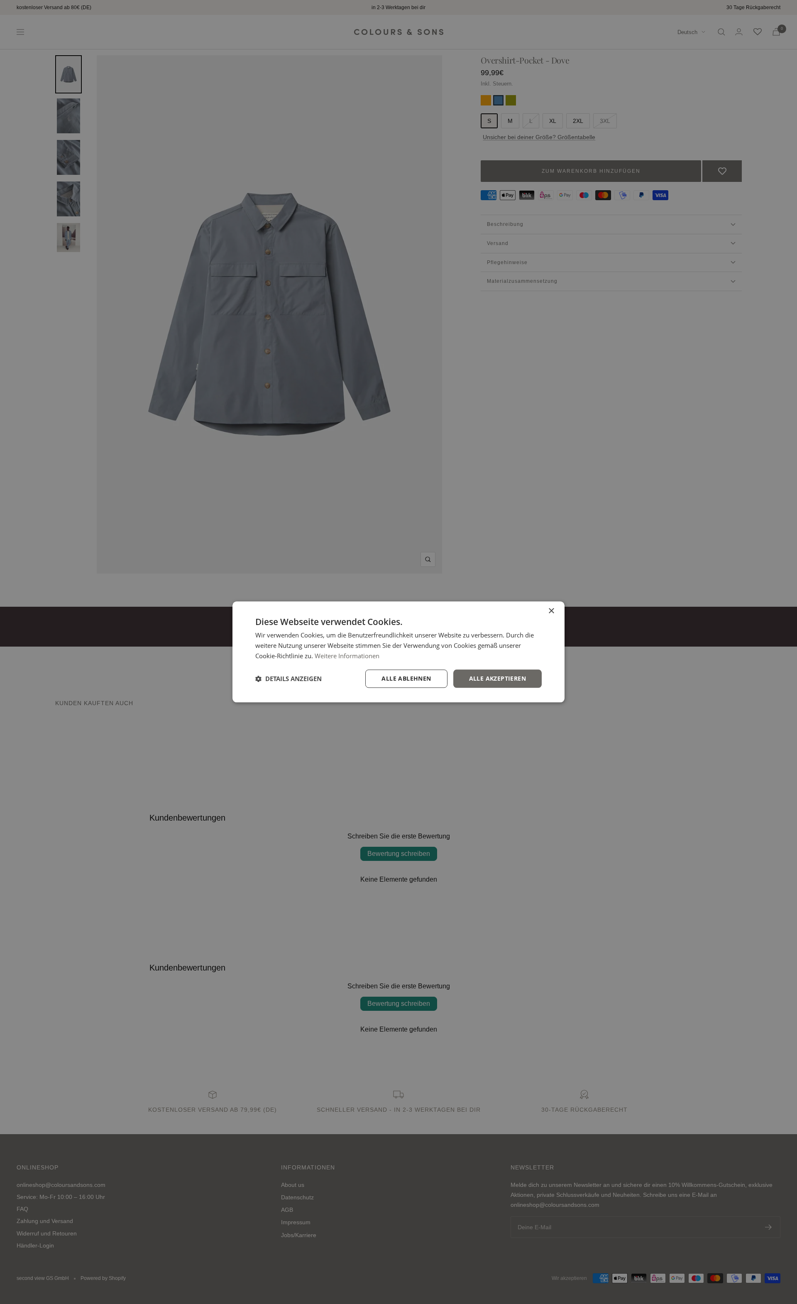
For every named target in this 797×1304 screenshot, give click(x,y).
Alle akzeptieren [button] (497, 678)
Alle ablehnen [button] (406, 678)
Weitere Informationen (347, 656)
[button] (288, 678)
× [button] (551, 611)
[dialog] (398, 651)
